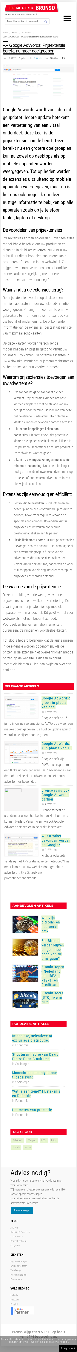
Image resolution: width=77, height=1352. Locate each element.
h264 (43, 1140)
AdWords (27, 33)
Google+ (14, 1304)
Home (5, 33)
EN (13, 14)
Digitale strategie (18, 1261)
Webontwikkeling (18, 1274)
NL (6, 14)
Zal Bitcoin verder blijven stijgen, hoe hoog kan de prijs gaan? (52, 949)
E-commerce (16, 1279)
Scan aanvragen (22, 1210)
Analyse (14, 1227)
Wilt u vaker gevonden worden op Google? (55, 840)
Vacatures (20, 14)
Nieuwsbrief (31, 14)
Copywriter (15, 1245)
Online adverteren (18, 1265)
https (54, 1140)
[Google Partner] (22, 1314)
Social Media (16, 1236)
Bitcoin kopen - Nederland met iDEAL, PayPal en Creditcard (52, 976)
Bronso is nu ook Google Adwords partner (55, 794)
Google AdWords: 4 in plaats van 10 (56, 745)
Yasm (28, 1147)
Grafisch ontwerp (18, 1241)
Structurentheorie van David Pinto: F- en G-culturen (35, 1056)
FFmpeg (32, 1140)
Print (64, 58)
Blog (15, 33)
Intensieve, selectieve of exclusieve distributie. (32, 1038)
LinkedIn (14, 1295)
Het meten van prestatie (32, 1110)
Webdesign (15, 1270)
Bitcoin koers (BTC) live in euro (52, 997)
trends (16, 1147)
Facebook (14, 1299)
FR (9, 14)
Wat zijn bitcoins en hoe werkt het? (50, 924)
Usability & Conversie (20, 1232)
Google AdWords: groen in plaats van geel (55, 702)
